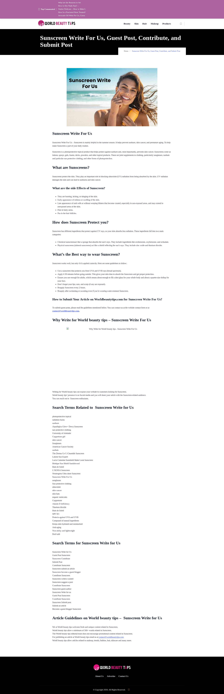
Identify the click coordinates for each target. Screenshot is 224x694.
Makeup (155, 23)
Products (166, 23)
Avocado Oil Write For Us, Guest (71, 15)
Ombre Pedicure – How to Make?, (72, 9)
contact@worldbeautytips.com (65, 311)
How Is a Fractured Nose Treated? (72, 12)
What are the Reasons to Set (69, 3)
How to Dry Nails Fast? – (68, 6)
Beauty (127, 23)
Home (126, 51)
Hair (144, 23)
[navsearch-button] (182, 23)
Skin (136, 23)
